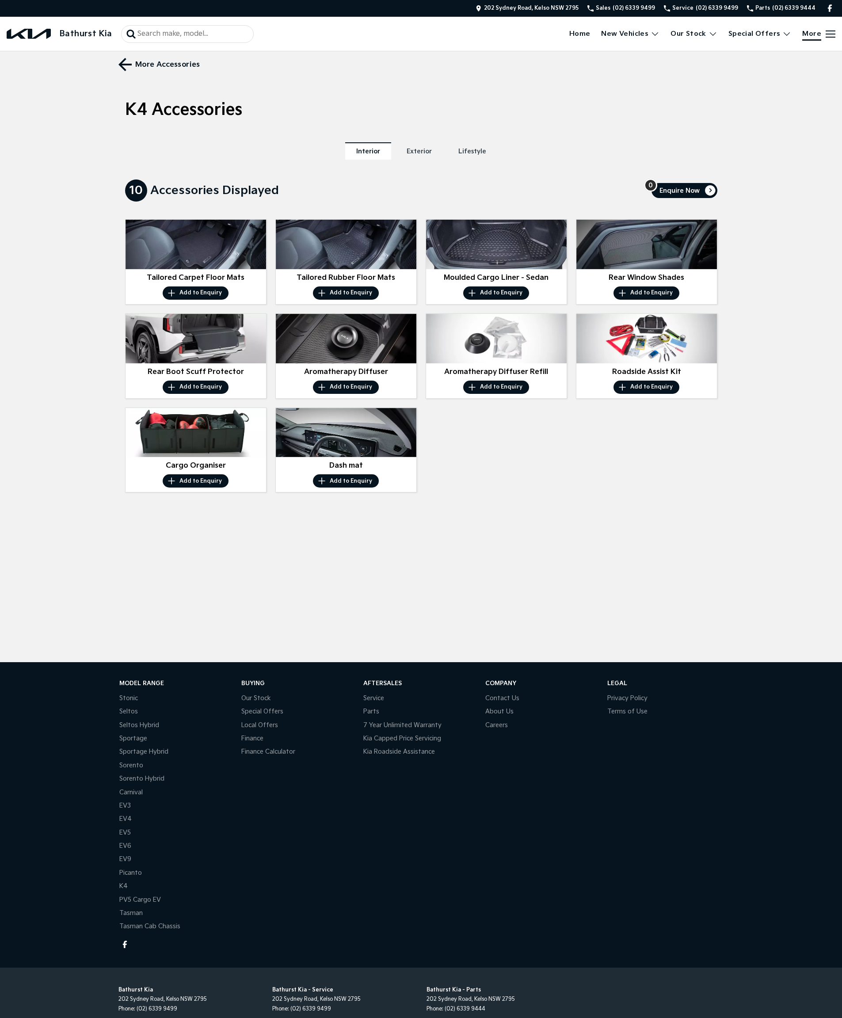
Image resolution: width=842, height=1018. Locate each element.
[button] (196, 244)
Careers (496, 725)
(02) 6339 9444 (465, 1009)
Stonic (128, 698)
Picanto (130, 873)
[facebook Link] (829, 8)
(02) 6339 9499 (157, 1009)
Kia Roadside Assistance (399, 751)
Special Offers (754, 34)
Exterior (419, 151)
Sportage (133, 738)
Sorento (131, 765)
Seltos (128, 711)
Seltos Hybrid (139, 725)
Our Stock (688, 34)
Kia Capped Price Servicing (402, 738)
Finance (252, 738)
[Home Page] (29, 34)
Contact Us (502, 698)
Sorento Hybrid (141, 778)
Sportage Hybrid (143, 751)
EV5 (125, 832)
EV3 (125, 805)
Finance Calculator (268, 751)
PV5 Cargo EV (140, 900)
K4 (123, 886)
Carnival (131, 792)
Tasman (131, 913)
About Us (499, 711)
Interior (368, 151)
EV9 (125, 859)
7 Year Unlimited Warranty (402, 725)
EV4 (125, 819)
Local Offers (259, 725)
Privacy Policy (627, 698)
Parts (371, 711)
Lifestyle (472, 151)
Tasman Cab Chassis (149, 926)
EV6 (125, 846)
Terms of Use (627, 711)
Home (580, 34)
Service (373, 698)
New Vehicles (624, 34)
